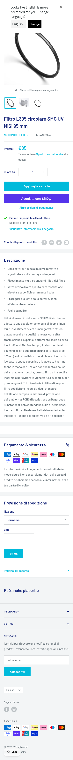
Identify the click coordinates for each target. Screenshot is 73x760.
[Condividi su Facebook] (44, 242)
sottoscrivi (17, 671)
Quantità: (10, 172)
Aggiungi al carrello (36, 186)
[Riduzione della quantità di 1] (22, 172)
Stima (14, 553)
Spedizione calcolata (49, 154)
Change (34, 24)
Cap (6, 529)
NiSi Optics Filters (16, 135)
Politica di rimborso (16, 570)
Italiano (10, 689)
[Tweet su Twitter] (59, 242)
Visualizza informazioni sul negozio (31, 229)
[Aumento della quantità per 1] (43, 172)
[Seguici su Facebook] (6, 709)
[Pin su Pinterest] (51, 242)
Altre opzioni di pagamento (36, 207)
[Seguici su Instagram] (14, 709)
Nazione (9, 511)
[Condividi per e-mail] (66, 242)
